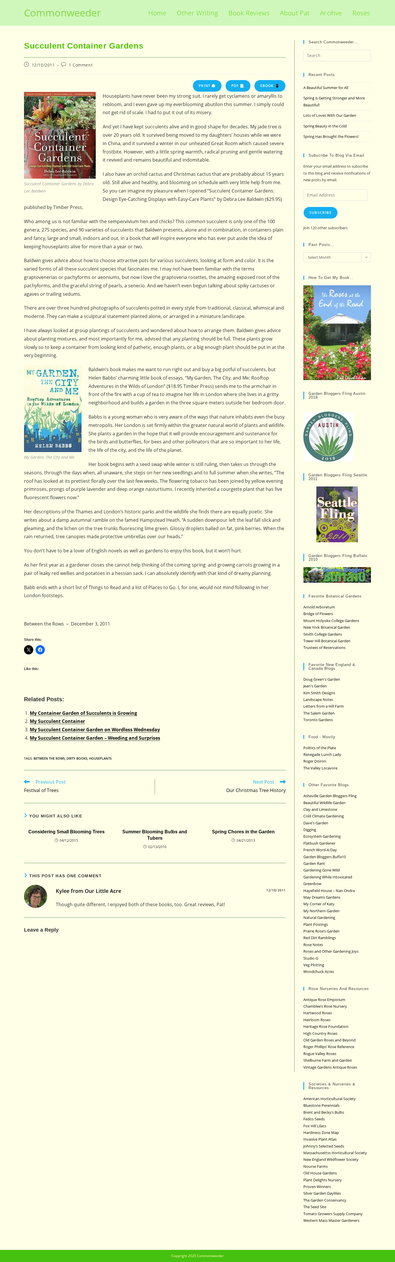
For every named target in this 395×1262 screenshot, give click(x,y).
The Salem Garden (319, 713)
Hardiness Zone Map (321, 1132)
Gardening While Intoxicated (327, 877)
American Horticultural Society (329, 1098)
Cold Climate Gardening (323, 816)
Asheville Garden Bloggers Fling (330, 795)
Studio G (310, 958)
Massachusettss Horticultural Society (335, 1152)
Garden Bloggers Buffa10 (324, 856)
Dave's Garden (315, 823)
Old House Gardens (320, 1173)
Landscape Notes (318, 699)
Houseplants (100, 758)
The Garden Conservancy (324, 1200)
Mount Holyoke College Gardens (331, 620)
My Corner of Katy (319, 903)
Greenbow (312, 883)
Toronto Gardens (318, 719)
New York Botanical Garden (326, 627)
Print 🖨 (207, 85)
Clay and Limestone (320, 809)
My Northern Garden (321, 910)
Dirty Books (77, 758)
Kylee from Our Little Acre (88, 890)
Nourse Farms (315, 1166)
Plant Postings (315, 924)
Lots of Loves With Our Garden (329, 115)
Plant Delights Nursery (322, 1180)
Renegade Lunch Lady (322, 754)
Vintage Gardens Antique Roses (330, 1067)
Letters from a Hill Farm (323, 706)
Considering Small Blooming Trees (66, 831)
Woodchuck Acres (318, 971)
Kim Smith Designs (319, 692)
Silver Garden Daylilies (322, 1193)
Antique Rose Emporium (324, 999)
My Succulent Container (57, 721)
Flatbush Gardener (319, 843)
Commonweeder (62, 12)
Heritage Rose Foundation (325, 1026)
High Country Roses (320, 1033)
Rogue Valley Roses (319, 1053)
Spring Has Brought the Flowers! (331, 136)
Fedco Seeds (314, 1119)
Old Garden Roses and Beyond (329, 1040)
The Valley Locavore (320, 768)
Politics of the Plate (319, 747)
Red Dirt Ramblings (319, 937)
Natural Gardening (319, 917)
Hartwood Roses (317, 1012)
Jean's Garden (315, 686)
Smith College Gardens (322, 634)
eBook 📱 (270, 85)
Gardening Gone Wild (321, 870)
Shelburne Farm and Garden (327, 1060)
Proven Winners (317, 1186)
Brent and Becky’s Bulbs (323, 1112)
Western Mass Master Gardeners (331, 1220)
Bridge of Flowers (318, 613)
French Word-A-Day (320, 849)
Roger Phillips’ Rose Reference (328, 1046)
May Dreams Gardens (321, 897)
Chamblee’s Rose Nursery (325, 1006)
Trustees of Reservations (324, 647)
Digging (309, 829)
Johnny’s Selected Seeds (323, 1146)
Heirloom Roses (317, 1019)
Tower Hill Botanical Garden (326, 640)
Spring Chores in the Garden (243, 831)
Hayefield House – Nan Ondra (329, 890)
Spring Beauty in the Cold (325, 126)
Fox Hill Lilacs (314, 1125)
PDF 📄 (238, 85)
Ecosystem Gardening (322, 836)
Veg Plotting (313, 964)
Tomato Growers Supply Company (333, 1213)
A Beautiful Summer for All (325, 87)
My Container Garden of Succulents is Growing (83, 713)
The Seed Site (314, 1206)
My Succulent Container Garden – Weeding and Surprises (95, 738)
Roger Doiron (314, 761)
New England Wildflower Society (331, 1159)
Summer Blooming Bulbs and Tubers (154, 835)
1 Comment (81, 65)
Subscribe (320, 212)
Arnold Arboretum (319, 607)
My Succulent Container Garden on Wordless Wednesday (95, 729)
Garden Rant (314, 863)
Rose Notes (313, 944)
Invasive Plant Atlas (320, 1139)
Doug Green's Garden (321, 679)
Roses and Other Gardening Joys (331, 951)
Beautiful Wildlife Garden (324, 802)
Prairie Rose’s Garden (321, 931)
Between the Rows (49, 758)
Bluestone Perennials (321, 1105)
